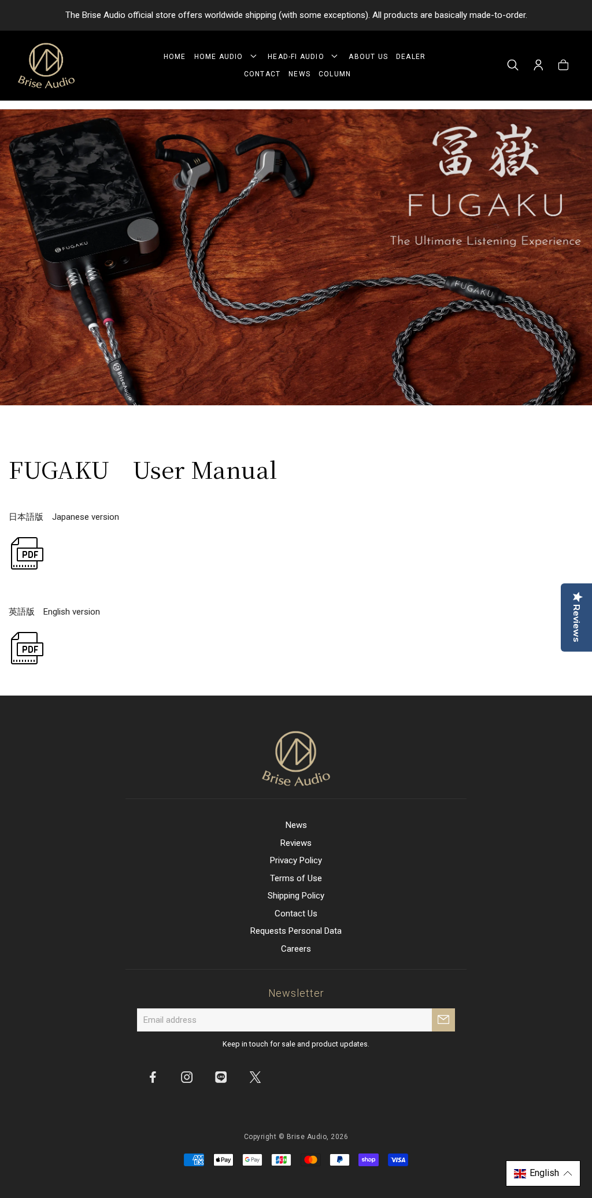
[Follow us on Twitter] (255, 1076)
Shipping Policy (296, 895)
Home (175, 57)
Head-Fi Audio (298, 57)
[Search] (513, 66)
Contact (262, 74)
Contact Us (296, 913)
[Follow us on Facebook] (152, 1076)
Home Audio (221, 57)
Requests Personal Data (296, 931)
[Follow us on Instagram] (187, 1076)
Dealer (411, 57)
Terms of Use (296, 878)
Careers (296, 949)
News (299, 74)
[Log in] (538, 66)
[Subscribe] (443, 1019)
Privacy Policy (296, 860)
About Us (368, 57)
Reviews (296, 843)
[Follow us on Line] (221, 1076)
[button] (543, 1173)
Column (335, 74)
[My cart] (563, 66)
